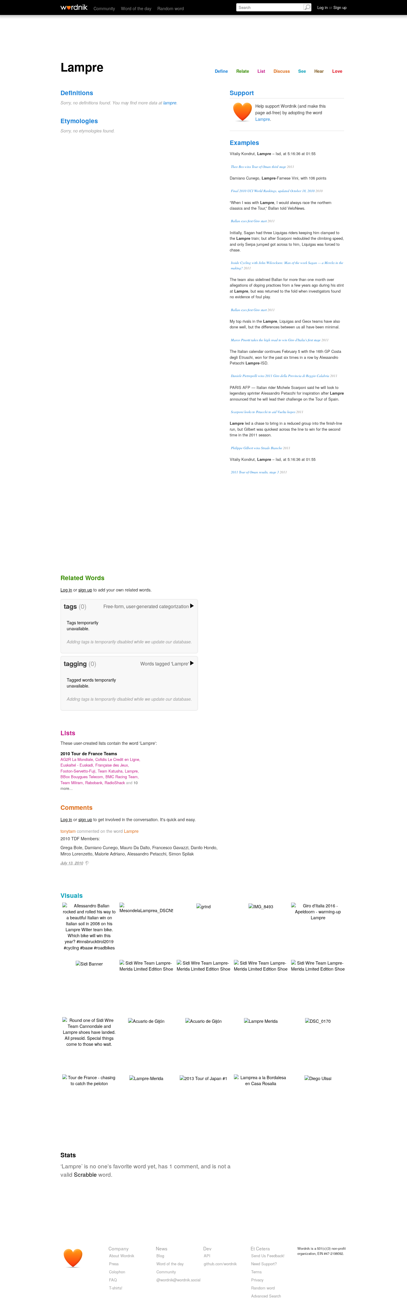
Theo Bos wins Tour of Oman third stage (258, 166)
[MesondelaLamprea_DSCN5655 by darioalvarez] (150, 907)
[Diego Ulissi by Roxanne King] (318, 1077)
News (161, 1248)
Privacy (257, 1280)
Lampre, (132, 771)
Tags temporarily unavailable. (82, 625)
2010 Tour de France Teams (88, 753)
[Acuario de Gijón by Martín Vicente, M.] (146, 1020)
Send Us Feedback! (268, 1255)
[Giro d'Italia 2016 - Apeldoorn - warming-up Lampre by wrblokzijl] (318, 911)
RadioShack (115, 782)
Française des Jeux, (112, 765)
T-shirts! (115, 1288)
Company (118, 1248)
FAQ (113, 1280)
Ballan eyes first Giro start (249, 221)
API (207, 1255)
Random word (170, 8)
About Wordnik (121, 1255)
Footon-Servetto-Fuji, (79, 771)
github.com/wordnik (220, 1263)
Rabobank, (95, 782)
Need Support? (264, 1263)
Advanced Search (266, 1296)
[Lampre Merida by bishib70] (261, 1020)
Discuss (282, 71)
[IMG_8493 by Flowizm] (260, 906)
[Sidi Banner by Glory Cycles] (89, 963)
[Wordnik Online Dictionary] (74, 7)
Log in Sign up (332, 7)
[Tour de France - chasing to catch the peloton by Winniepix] (89, 1079)
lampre (169, 103)
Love (337, 71)
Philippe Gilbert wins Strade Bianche (256, 448)
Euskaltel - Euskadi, (77, 765)
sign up (85, 589)
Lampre (262, 119)
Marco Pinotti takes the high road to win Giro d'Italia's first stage (276, 340)
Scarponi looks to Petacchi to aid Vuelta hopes (263, 412)
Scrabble (85, 1174)
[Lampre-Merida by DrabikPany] (146, 1077)
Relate (242, 71)
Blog (160, 1255)
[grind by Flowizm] (203, 906)
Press (114, 1263)
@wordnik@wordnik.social (178, 1280)
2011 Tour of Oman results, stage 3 (255, 472)
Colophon (117, 1272)
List (261, 71)
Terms (256, 1272)
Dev (207, 1248)
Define (221, 71)
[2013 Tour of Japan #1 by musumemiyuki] (203, 1077)
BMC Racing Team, (122, 776)
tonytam (68, 831)
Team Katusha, (111, 771)
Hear (319, 71)
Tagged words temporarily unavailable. (91, 682)
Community (104, 8)
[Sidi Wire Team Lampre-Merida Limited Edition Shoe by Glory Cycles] (146, 965)
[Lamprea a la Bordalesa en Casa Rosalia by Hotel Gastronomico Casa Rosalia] (261, 1079)
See (302, 71)
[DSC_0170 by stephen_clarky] (318, 1020)
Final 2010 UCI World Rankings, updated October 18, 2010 (273, 191)
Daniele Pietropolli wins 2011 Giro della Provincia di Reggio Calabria (280, 375)
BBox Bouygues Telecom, (82, 776)
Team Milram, (72, 782)
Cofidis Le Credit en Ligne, (117, 759)
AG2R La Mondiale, (77, 759)
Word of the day (136, 8)
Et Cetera (260, 1248)
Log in (66, 589)
